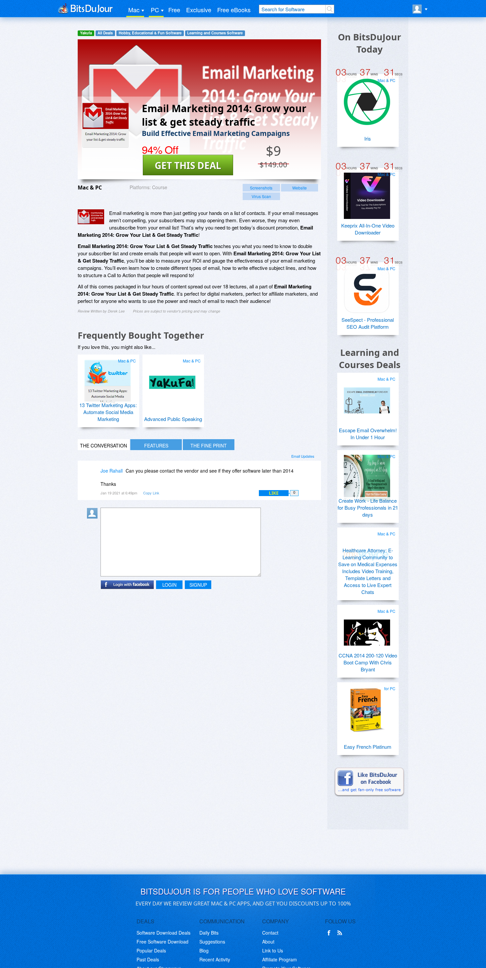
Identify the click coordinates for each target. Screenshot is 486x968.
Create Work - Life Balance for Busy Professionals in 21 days (368, 507)
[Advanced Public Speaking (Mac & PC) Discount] (172, 379)
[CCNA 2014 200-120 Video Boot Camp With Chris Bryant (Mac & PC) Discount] (367, 630)
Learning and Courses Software (215, 32)
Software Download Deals (163, 932)
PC (155, 9)
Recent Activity (214, 959)
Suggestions (212, 941)
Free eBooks (234, 9)
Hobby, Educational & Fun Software (150, 32)
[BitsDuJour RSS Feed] (341, 933)
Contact (270, 932)
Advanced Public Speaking (173, 418)
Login (169, 584)
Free (174, 9)
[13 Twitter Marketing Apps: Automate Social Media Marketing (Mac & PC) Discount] (107, 379)
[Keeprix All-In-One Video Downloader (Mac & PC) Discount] (367, 193)
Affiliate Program (279, 959)
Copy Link (151, 492)
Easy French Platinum (367, 746)
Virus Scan (261, 196)
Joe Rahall (112, 470)
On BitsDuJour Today (369, 43)
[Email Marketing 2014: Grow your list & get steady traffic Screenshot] (91, 216)
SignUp (198, 584)
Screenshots (261, 187)
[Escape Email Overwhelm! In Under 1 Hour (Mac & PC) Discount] (367, 398)
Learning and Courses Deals (369, 358)
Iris (367, 138)
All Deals (105, 32)
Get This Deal (188, 165)
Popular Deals (151, 950)
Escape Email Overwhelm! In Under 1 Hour (368, 434)
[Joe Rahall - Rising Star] (93, 475)
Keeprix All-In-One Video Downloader (367, 229)
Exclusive (198, 9)
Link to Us (272, 950)
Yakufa (86, 32)
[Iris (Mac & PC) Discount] (367, 99)
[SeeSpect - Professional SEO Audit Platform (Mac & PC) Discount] (367, 287)
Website (299, 187)
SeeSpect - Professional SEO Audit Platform (368, 323)
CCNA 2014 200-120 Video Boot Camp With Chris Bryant (368, 662)
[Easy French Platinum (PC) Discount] (367, 707)
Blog (204, 950)
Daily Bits (209, 932)
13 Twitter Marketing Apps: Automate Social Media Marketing (108, 411)
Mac (134, 9)
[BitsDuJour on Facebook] (330, 933)
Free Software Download (162, 941)
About (268, 941)
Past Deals (148, 959)
